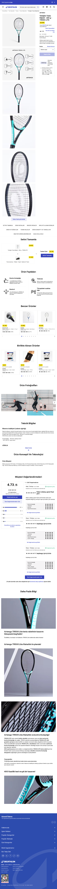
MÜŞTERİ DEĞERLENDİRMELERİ (22, 234)
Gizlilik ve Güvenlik (5, 870)
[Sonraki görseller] (54, 402)
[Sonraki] (55, 336)
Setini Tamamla (47, 255)
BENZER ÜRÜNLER (32, 225)
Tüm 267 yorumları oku (48, 31)
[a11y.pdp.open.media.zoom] (18, 30)
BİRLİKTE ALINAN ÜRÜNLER (46, 225)
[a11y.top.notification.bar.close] (54, 2)
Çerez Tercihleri (4, 872)
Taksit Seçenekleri (49, 28)
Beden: (41, 46)
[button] (28, 240)
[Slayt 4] (29, 336)
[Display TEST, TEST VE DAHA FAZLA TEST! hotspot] (28, 689)
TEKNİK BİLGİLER (25, 229)
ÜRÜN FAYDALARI (19, 225)
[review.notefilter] (22, 507)
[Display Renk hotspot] (27, 788)
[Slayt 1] (23, 336)
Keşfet (8, 2)
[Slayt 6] (33, 336)
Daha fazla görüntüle (19, 219)
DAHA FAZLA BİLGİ (38, 234)
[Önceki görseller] (2, 402)
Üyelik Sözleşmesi (5, 866)
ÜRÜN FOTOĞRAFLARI (12, 229)
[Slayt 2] (25, 336)
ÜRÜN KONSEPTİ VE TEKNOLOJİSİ (41, 229)
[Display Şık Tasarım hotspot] (45, 787)
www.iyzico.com (16, 864)
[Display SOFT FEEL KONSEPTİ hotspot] (29, 678)
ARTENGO (42, 12)
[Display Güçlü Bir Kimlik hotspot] (33, 794)
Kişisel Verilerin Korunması (18, 866)
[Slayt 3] (27, 336)
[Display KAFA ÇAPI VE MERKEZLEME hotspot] (28, 652)
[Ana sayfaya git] (11, 7)
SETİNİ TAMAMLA (8, 225)
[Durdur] (52, 2)
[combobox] (47, 49)
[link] (12, 497)
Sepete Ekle (47, 54)
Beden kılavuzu (51, 46)
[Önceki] (2, 336)
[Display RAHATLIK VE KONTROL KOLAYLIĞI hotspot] (26, 670)
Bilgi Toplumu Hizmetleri (18, 870)
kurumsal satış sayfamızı (36, 581)
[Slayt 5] (31, 336)
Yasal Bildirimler (4, 868)
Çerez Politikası (16, 868)
